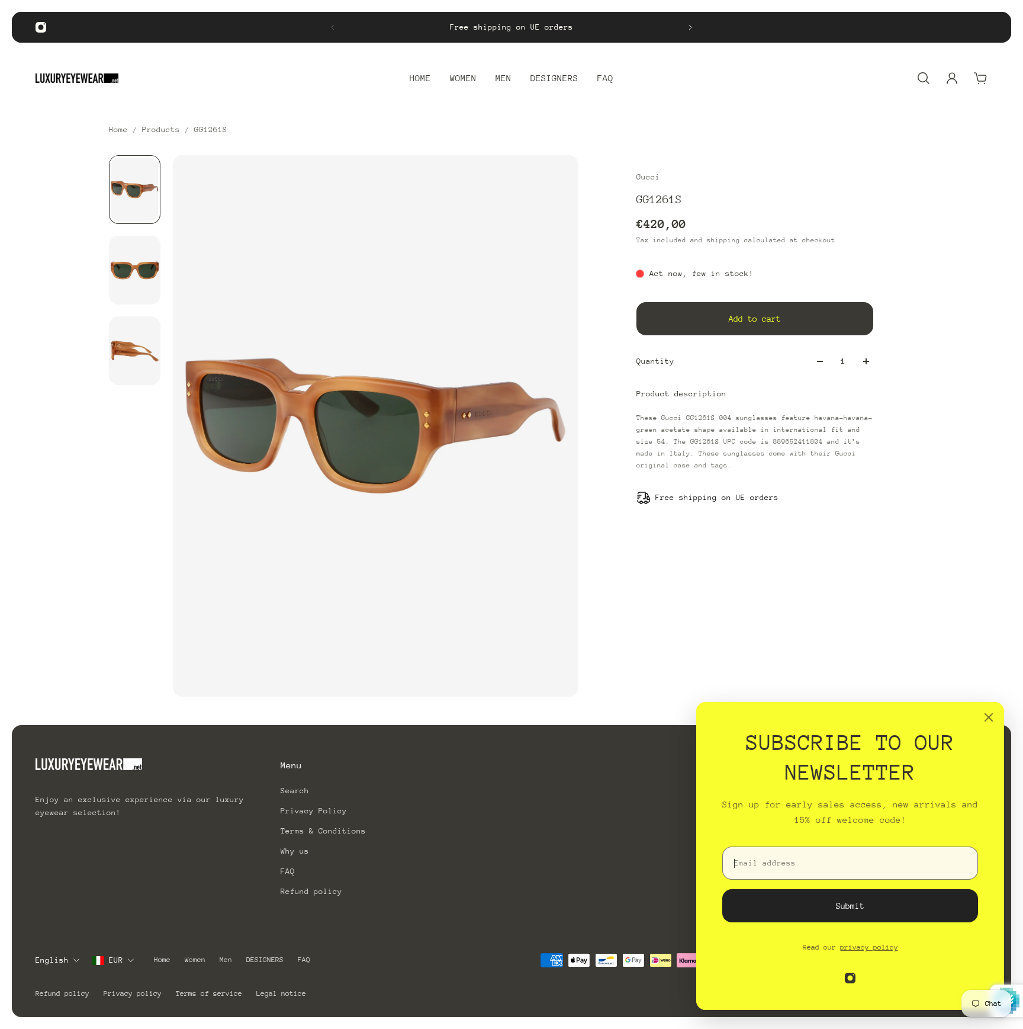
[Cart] (980, 78)
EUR (116, 960)
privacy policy (869, 947)
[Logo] (77, 78)
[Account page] (952, 78)
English (52, 960)
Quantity (655, 361)
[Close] (988, 717)
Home (121, 129)
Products (163, 129)
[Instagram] (41, 27)
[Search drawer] (923, 78)
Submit (850, 906)
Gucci (648, 176)
